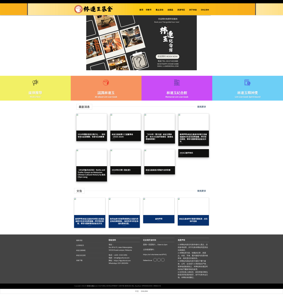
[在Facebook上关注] (200, 1)
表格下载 (79, 260)
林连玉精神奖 (81, 250)
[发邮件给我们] (202, 1)
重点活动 (159, 9)
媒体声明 (158, 219)
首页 (141, 9)
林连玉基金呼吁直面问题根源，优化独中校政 (193, 220)
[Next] (209, 214)
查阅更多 (201, 106)
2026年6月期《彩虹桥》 (121, 170)
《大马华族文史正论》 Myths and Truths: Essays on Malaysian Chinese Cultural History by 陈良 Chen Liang (91, 173)
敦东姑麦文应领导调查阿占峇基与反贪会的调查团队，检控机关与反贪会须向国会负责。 (124, 221)
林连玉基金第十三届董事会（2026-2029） (122, 135)
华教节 (148, 9)
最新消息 (79, 240)
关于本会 (193, 9)
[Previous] (73, 214)
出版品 (170, 9)
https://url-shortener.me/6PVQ (154, 254)
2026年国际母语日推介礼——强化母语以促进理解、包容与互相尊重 (91, 135)
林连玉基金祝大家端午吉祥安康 (158, 170)
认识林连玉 (80, 245)
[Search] (208, 1)
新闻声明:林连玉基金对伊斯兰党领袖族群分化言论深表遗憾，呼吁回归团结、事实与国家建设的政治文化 (193, 137)
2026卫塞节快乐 (186, 153)
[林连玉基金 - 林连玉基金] (94, 9)
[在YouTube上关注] (204, 1)
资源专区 (181, 9)
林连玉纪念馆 (81, 255)
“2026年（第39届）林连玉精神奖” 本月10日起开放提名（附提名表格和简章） (159, 136)
